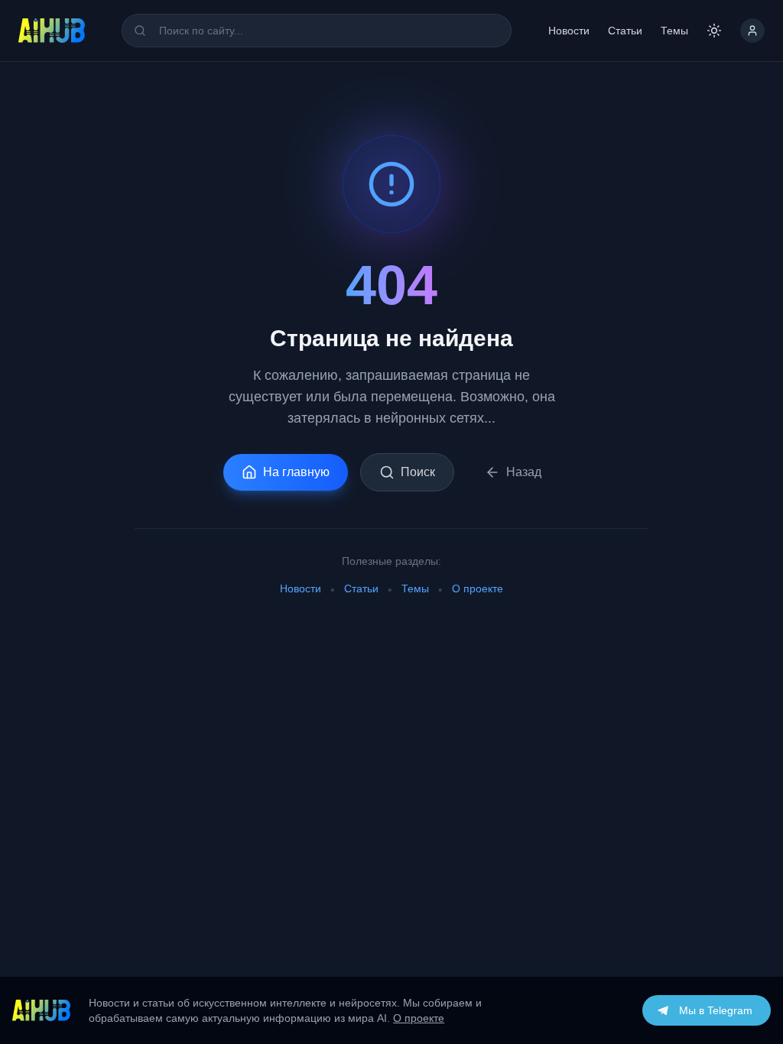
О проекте (477, 588)
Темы (674, 30)
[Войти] (752, 30)
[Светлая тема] (714, 30)
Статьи (625, 30)
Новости (569, 30)
